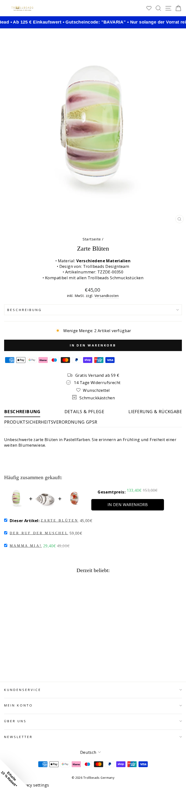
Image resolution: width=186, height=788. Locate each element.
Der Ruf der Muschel (39, 533)
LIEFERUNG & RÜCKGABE (155, 411)
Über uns (15, 721)
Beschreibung (24, 310)
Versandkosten (106, 295)
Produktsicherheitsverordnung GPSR (50, 422)
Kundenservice (22, 690)
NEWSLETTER (18, 737)
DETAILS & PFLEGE (84, 411)
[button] (14, 773)
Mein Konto (18, 705)
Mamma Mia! (26, 546)
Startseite (92, 239)
